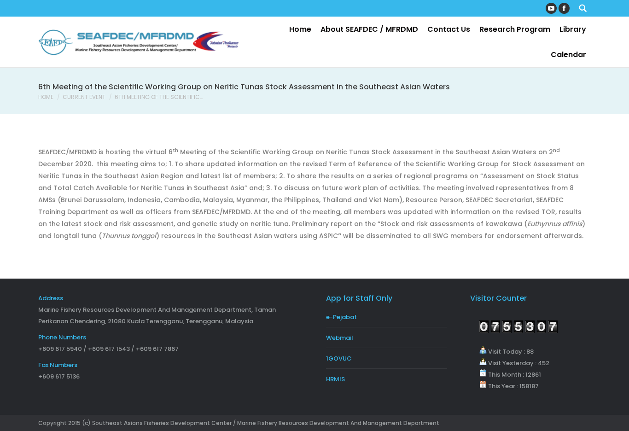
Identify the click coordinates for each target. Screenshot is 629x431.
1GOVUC (339, 358)
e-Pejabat (341, 317)
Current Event (84, 97)
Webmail (339, 337)
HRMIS (335, 379)
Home (45, 97)
